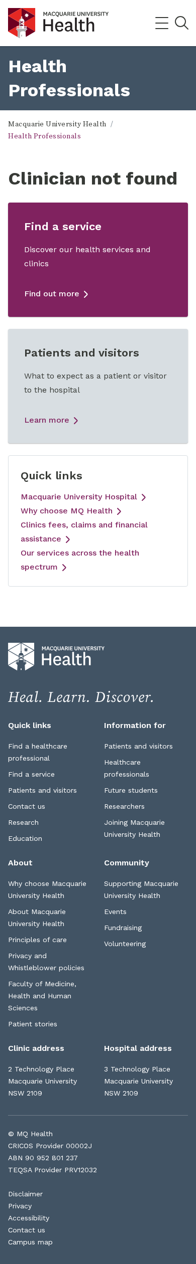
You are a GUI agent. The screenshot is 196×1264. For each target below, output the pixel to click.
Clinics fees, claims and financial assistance (84, 532)
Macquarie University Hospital (79, 496)
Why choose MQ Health (67, 510)
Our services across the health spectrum (80, 560)
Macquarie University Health (57, 124)
